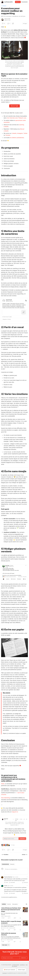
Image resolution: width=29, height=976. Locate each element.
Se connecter (25, 2)
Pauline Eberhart (8, 877)
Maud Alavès (7, 18)
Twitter (25, 133)
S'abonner (18, 2)
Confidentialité (15, 964)
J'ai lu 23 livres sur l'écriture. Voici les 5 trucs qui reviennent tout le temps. (11, 909)
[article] (14, 913)
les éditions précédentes (17, 137)
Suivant (23, 854)
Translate (4, 5)
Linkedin (14, 133)
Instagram (20, 133)
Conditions (22, 964)
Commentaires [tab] (5, 864)
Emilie (5, 885)
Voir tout (4, 945)
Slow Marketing (5, 797)
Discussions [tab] (15, 904)
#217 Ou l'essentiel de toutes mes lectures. (9, 913)
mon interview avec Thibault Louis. (17, 118)
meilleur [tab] (4, 904)
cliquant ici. (15, 812)
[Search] (26, 904)
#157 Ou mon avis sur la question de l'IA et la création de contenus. (11, 925)
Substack (4, 973)
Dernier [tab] (9, 904)
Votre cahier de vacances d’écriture (8, 934)
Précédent (6, 854)
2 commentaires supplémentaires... (9, 897)
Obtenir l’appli (21, 969)
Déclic (3, 783)
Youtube (7, 135)
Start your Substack (10, 969)
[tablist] (8, 864)
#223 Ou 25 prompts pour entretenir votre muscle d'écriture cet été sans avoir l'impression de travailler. (11, 937)
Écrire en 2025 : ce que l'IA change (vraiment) (11, 922)
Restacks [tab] (12, 864)
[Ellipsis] (27, 877)
